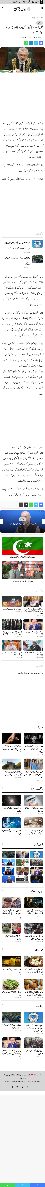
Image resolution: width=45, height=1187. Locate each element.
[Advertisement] (22, 97)
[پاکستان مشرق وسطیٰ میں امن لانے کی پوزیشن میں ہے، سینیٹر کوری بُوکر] (22, 862)
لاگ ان (28, 673)
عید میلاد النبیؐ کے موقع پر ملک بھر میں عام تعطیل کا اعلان (12, 609)
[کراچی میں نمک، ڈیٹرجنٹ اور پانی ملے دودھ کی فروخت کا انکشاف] (33, 928)
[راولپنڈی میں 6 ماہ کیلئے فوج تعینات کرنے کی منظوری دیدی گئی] (37, 259)
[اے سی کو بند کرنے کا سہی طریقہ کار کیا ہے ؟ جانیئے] (33, 800)
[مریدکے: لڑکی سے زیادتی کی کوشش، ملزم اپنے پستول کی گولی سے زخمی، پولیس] (11, 738)
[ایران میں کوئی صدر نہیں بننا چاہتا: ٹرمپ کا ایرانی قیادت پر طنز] (22, 871)
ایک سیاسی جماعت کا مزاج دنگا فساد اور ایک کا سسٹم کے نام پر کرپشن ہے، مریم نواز (12, 654)
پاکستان (33, 17)
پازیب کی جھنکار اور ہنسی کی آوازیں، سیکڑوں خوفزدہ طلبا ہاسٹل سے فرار (35, 912)
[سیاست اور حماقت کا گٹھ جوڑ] (22, 879)
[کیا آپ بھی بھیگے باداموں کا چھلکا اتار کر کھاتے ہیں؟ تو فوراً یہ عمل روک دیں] (33, 984)
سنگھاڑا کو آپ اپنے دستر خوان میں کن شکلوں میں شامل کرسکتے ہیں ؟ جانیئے (34, 971)
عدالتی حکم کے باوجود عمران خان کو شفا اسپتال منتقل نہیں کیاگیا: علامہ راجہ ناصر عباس (34, 654)
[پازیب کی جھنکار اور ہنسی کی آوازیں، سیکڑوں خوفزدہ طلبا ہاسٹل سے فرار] (33, 902)
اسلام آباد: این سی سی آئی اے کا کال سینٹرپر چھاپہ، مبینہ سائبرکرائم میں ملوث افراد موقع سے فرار (33, 1028)
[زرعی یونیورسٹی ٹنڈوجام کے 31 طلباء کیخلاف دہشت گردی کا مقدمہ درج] (11, 764)
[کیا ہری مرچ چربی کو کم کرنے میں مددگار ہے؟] (11, 984)
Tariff (29, 1081)
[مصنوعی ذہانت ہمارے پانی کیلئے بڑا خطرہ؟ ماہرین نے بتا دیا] (11, 822)
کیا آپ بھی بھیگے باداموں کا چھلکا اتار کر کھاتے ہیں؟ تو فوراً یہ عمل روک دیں (34, 993)
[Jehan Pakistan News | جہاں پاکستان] (22, 8)
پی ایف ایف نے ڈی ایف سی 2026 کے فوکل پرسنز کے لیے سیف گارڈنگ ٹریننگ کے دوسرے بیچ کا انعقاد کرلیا (12, 633)
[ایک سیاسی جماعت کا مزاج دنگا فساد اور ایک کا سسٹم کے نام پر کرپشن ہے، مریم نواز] (12, 645)
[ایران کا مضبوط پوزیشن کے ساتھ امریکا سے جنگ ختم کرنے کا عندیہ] (8, 871)
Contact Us (36, 1081)
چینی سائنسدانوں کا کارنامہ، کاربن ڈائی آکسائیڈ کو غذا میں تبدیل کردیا (34, 832)
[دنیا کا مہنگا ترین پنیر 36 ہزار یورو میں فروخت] (11, 928)
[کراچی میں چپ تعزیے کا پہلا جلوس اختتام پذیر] (36, 862)
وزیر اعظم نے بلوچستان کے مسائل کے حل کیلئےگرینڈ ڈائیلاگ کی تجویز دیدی (34, 633)
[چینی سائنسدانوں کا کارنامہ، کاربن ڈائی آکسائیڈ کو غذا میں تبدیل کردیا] (33, 822)
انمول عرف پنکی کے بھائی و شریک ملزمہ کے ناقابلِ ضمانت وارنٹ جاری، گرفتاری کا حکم (33, 775)
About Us (13, 1081)
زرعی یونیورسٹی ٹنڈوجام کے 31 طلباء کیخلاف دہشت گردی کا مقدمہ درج (12, 773)
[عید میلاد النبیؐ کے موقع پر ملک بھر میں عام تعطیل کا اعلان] (12, 601)
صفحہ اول (39, 17)
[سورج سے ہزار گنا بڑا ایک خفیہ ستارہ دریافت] (11, 800)
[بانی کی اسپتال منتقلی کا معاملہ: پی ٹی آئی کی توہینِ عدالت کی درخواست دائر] (36, 879)
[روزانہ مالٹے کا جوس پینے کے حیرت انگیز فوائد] (11, 961)
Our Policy (22, 1081)
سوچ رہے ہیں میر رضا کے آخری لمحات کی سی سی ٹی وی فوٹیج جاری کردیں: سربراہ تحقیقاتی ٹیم (33, 749)
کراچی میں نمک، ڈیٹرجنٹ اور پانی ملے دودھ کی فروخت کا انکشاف (34, 938)
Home (7, 1081)
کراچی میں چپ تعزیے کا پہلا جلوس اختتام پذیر (26, 2)
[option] (22, 521)
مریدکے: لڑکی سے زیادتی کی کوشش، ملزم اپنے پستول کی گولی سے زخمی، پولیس (11, 748)
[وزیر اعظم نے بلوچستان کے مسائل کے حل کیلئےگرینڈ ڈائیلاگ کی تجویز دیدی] (33, 624)
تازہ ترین (22, 519)
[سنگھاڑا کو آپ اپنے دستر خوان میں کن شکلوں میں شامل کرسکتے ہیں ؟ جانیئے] (33, 961)
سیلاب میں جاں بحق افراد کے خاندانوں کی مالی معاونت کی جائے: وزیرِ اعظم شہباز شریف (11, 1053)
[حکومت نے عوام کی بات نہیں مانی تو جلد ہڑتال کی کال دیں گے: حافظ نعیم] (8, 879)
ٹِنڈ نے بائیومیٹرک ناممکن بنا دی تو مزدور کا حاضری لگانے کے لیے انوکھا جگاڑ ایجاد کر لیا (11, 913)
